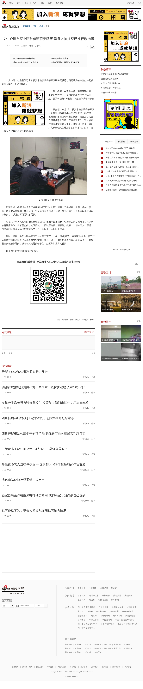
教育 (50, 3)
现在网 (90, 611)
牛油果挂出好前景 (108, 93)
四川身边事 (94, 596)
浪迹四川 (81, 600)
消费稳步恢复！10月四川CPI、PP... (121, 162)
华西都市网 (101, 611)
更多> (139, 272)
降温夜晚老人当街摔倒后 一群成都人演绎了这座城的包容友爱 (43, 464)
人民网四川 (114, 611)
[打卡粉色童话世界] (131, 277)
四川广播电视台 (107, 624)
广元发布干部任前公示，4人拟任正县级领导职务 (35, 449)
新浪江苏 (117, 648)
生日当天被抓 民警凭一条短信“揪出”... (122, 167)
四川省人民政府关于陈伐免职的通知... (122, 181)
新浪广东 (107, 644)
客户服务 (83, 667)
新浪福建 (127, 644)
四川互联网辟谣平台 (86, 628)
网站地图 (39, 667)
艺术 (34, 3)
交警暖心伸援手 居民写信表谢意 (115, 74)
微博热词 (134, 142)
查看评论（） (89, 332)
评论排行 (121, 142)
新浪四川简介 (27, 667)
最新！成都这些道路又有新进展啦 (25, 372)
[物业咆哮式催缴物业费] (119, 326)
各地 (41, 26)
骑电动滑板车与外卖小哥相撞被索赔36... (123, 158)
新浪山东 (88, 652)
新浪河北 (88, 648)
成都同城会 (103, 600)
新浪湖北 (68, 648)
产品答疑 (128, 667)
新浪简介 (15, 667)
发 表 (93, 353)
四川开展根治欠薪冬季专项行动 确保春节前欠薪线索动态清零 (43, 433)
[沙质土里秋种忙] (111, 277)
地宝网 (94, 616)
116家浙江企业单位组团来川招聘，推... (123, 171)
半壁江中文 (94, 620)
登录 (3, 353)
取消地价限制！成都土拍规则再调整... (122, 190)
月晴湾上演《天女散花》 (111, 88)
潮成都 (92, 600)
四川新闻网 (103, 607)
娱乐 (42, 3)
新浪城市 (68, 644)
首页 (5, 606)
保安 (92, 320)
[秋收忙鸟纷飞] (131, 295)
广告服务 (50, 667)
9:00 (38, 606)
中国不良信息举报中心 (125, 620)
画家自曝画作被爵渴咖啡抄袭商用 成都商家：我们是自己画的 (43, 495)
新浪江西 (68, 652)
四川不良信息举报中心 (87, 624)
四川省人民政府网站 (86, 607)
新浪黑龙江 (128, 648)
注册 (139, 3)
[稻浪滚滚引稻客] (111, 295)
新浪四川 (10, 26)
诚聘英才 (94, 667)
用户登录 (130, 3)
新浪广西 (97, 652)
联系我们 (73, 667)
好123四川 (117, 616)
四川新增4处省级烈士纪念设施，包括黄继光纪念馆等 (38, 418)
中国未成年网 (117, 607)
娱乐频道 (115, 600)
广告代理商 (62, 667)
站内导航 (59, 3)
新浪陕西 (97, 648)
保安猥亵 (65, 320)
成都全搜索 (132, 607)
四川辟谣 (104, 588)
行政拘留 (85, 320)
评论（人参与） (35, 46)
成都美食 (128, 596)
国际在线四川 (128, 611)
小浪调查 (93, 588)
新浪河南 (78, 644)
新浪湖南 (78, 648)
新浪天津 (97, 644)
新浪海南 (78, 652)
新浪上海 (88, 644)
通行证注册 (116, 667)
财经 (18, 3)
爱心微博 (117, 596)
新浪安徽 (107, 648)
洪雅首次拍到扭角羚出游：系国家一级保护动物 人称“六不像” (43, 387)
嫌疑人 (77, 320)
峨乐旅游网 (82, 616)
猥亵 (71, 320)
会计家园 (81, 620)
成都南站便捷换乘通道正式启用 (23, 480)
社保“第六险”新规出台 (110, 83)
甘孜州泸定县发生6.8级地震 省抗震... (122, 153)
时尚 (26, 3)
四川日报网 (105, 616)
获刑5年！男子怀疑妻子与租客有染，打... (123, 176)
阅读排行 (109, 142)
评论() (85, 377)
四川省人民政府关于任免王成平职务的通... (124, 185)
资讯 (11, 3)
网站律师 (105, 667)
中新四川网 (107, 620)
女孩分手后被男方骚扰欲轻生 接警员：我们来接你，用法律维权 (45, 402)
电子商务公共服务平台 (127, 624)
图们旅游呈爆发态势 (109, 79)
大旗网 (81, 611)
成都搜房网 (130, 616)
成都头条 (106, 596)
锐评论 (114, 588)
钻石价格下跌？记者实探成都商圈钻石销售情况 (34, 510)
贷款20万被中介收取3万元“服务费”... (121, 148)
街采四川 (81, 588)
